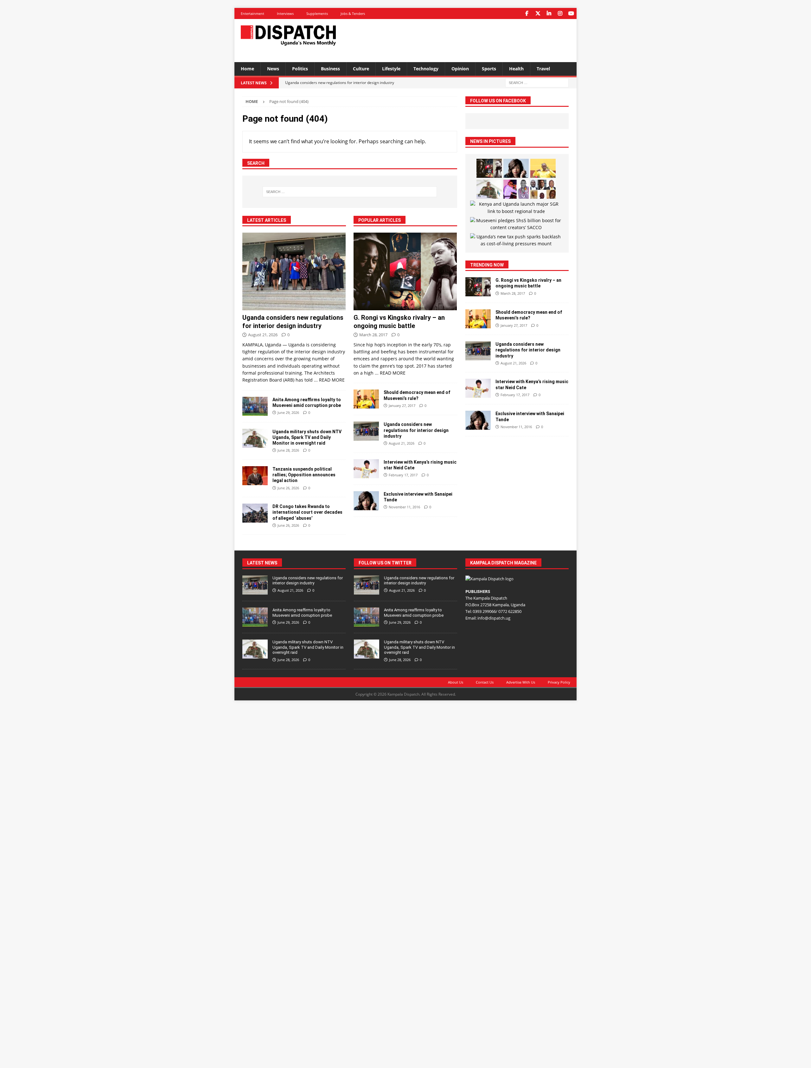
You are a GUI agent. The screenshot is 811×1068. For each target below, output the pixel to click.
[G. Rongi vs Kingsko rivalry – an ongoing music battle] (405, 271)
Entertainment (252, 13)
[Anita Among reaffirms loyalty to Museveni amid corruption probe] (255, 406)
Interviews (285, 13)
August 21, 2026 (263, 335)
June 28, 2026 (288, 450)
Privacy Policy (559, 682)
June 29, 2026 (288, 412)
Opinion (460, 69)
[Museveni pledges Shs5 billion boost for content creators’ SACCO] (516, 224)
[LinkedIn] (548, 13)
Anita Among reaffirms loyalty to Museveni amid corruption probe (302, 613)
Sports (489, 69)
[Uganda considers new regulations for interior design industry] (294, 271)
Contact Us (485, 682)
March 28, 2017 (373, 335)
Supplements (317, 13)
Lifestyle (391, 69)
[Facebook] (526, 13)
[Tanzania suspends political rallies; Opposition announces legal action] (255, 475)
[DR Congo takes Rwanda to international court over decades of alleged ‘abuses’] (255, 513)
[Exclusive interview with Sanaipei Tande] (366, 500)
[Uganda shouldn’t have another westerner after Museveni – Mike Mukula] (543, 168)
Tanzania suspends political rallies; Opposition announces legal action (303, 474)
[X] (537, 13)
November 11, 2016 (404, 507)
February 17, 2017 (403, 475)
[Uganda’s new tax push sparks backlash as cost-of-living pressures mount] (516, 240)
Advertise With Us (520, 682)
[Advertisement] (466, 39)
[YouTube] (571, 13)
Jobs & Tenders (353, 13)
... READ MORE (329, 380)
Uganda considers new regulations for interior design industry (416, 430)
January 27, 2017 (402, 405)
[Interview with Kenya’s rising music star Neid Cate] (366, 468)
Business (330, 69)
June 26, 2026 (288, 488)
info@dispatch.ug (493, 618)
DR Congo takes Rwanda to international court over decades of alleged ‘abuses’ (307, 512)
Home (247, 69)
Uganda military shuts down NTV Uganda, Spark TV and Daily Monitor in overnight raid (307, 437)
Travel (543, 69)
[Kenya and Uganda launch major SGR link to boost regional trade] (516, 208)
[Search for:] (537, 82)
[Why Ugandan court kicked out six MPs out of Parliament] (543, 189)
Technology (425, 69)
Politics (300, 69)
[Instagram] (559, 13)
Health (516, 69)
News (273, 69)
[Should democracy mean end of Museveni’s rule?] (366, 399)
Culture (361, 69)
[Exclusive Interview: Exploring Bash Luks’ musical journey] (516, 189)
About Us (455, 682)
